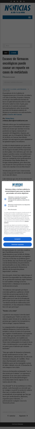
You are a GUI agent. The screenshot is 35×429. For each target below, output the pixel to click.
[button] (17, 209)
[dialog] (17, 214)
